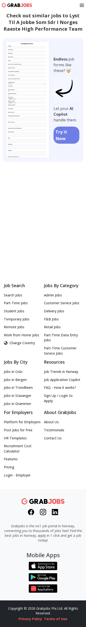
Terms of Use (55, 619)
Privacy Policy (30, 619)
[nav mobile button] (82, 5)
